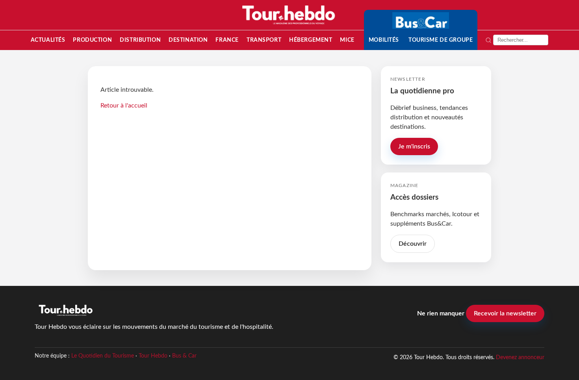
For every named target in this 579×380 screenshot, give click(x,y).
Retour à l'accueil (123, 105)
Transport (264, 40)
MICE (347, 40)
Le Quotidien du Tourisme (102, 356)
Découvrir (413, 244)
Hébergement (310, 40)
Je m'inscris (414, 146)
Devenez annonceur (520, 357)
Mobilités (384, 40)
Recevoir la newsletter (505, 313)
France (226, 40)
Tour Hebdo (153, 356)
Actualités (48, 40)
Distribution (140, 40)
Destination (188, 40)
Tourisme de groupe (440, 40)
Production (92, 40)
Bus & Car (184, 356)
